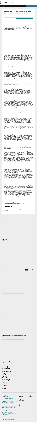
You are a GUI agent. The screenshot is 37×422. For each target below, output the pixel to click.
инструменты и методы (6, 368)
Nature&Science (9, 398)
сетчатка (15, 418)
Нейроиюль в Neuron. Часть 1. (29, 269)
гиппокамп (4, 385)
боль (5, 402)
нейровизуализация (5, 412)
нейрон (15, 413)
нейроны (4, 376)
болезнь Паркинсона (6, 379)
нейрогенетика (10, 412)
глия (3, 382)
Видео (20, 399)
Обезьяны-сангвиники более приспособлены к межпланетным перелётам (14, 309)
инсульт (3, 406)
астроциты (4, 377)
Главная (20, 395)
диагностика (8, 403)
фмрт (10, 419)
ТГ (19, 405)
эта (25, 59)
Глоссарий (21, 401)
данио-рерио (15, 402)
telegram (30, 395)
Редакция (3, 240)
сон (3, 419)
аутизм (4, 388)
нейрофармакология (12, 415)
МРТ (15, 398)
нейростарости (6, 415)
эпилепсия (13, 419)
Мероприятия (21, 400)
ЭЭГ (17, 398)
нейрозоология (5, 380)
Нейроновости (21, 396)
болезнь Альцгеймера (6, 371)
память (4, 374)
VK (19, 404)
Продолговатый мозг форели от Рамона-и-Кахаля (10, 361)
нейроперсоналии (10, 414)
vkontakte (30, 396)
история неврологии (9, 407)
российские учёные (10, 418)
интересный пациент (8, 406)
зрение (12, 403)
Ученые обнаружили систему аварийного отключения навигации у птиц (14, 335)
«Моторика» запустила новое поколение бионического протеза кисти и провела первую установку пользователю (18, 239)
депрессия (4, 403)
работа (22, 54)
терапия (7, 419)
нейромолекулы (11, 413)
